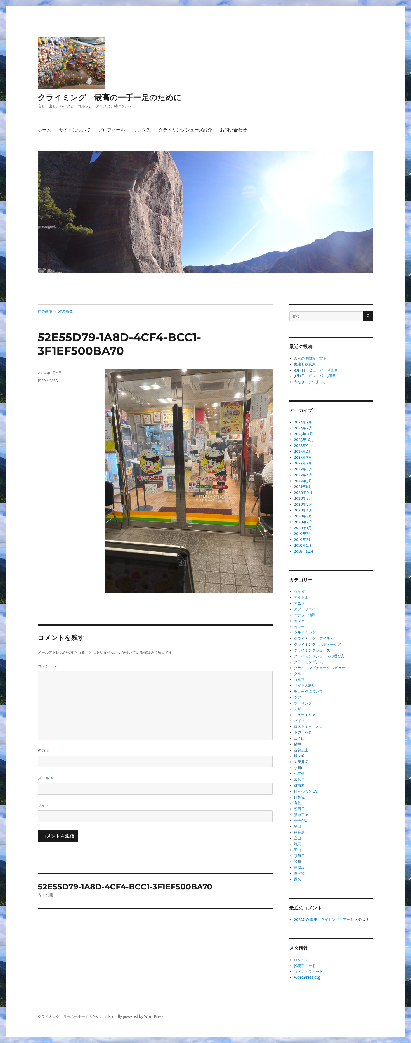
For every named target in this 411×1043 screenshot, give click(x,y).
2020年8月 (303, 498)
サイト (43, 805)
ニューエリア (305, 714)
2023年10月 (304, 439)
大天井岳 (301, 761)
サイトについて (74, 130)
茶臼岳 (299, 855)
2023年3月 (303, 457)
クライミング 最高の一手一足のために (110, 97)
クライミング (305, 632)
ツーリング (303, 703)
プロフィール (111, 130)
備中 (297, 744)
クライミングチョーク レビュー (320, 668)
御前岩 (299, 785)
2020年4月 (303, 510)
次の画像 (65, 311)
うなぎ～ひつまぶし (310, 381)
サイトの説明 (305, 685)
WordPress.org (307, 977)
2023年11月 (303, 433)
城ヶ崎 (299, 756)
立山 (297, 838)
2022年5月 (303, 469)
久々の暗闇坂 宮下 (310, 358)
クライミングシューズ (312, 650)
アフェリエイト (306, 609)
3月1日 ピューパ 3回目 (315, 376)
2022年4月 (303, 475)
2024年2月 (303, 428)
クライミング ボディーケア (317, 644)
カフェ (299, 621)
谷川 (297, 861)
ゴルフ (299, 679)
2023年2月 (303, 463)
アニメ (299, 603)
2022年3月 (303, 480)
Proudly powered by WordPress (136, 1016)
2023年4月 (303, 451)
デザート (301, 709)
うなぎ (299, 591)
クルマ (299, 673)
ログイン (301, 959)
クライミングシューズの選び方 (319, 656)
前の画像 (45, 311)
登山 (297, 826)
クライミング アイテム (314, 638)
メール (45, 778)
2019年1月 (302, 545)
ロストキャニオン (308, 726)
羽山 (297, 850)
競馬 (297, 844)
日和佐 (299, 797)
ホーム (44, 130)
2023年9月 (303, 445)
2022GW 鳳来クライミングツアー (322, 919)
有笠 (297, 803)
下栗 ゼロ (303, 732)
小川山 (299, 767)
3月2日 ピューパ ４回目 (316, 370)
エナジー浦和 (305, 615)
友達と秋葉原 (305, 364)
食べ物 (299, 873)
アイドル (301, 597)
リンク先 (142, 130)
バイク (299, 720)
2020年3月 (303, 516)
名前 (43, 750)
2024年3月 (303, 422)
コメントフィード (308, 971)
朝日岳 (299, 808)
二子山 (299, 738)
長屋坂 (299, 867)
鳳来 (297, 879)
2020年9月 (303, 492)
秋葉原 (299, 832)
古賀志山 (301, 750)
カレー (299, 626)
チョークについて (308, 691)
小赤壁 (299, 773)
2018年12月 (303, 551)
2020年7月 (303, 504)
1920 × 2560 (48, 380)
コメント (47, 666)
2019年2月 (303, 539)
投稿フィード (305, 965)
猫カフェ (301, 814)
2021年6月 (303, 486)
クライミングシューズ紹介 (185, 130)
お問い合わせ (233, 130)
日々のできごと (306, 791)
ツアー (299, 697)
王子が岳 (301, 820)
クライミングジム (308, 662)
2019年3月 (303, 533)
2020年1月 (303, 527)
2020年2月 (303, 522)
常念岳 (299, 779)
